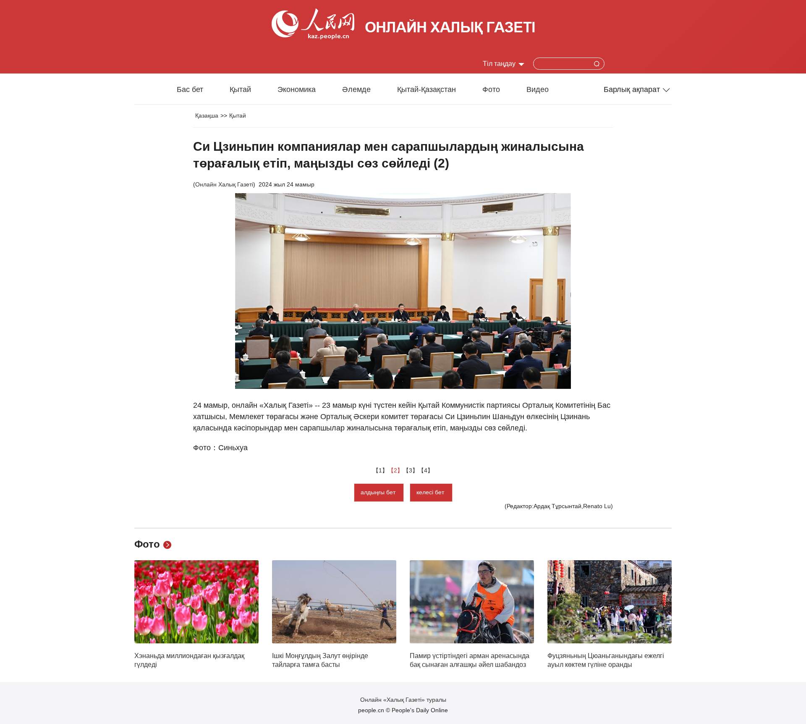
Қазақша (206, 115)
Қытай (240, 89)
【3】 (410, 470)
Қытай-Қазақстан (426, 89)
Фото (491, 89)
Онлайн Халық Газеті (224, 184)
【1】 (380, 470)
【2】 (395, 470)
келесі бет (431, 492)
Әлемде (356, 89)
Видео (537, 89)
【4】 (425, 470)
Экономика (296, 89)
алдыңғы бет (379, 492)
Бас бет (190, 89)
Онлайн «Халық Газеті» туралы (403, 699)
